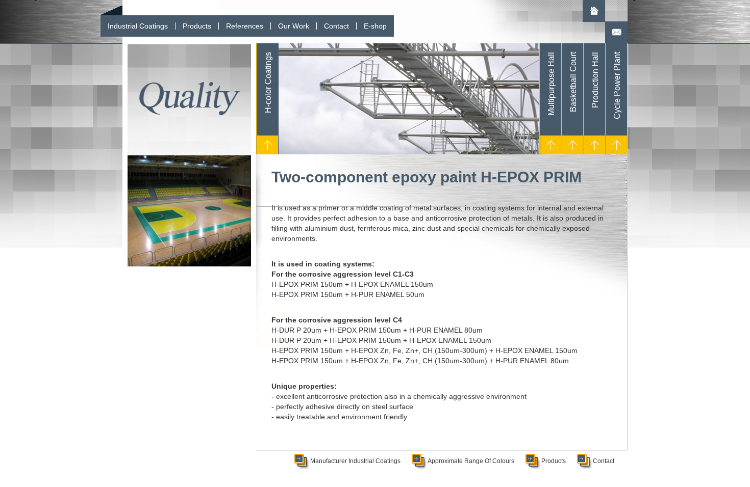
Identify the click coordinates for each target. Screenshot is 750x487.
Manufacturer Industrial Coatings (355, 461)
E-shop (375, 26)
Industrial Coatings (138, 26)
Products (197, 26)
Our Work (293, 26)
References (244, 26)
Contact (336, 26)
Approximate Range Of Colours (471, 461)
